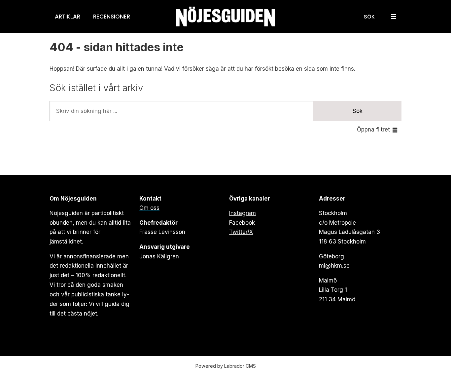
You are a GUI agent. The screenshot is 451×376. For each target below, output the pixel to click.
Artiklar (67, 16)
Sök (358, 111)
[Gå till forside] (225, 17)
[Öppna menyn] (393, 17)
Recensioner (111, 16)
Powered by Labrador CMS (225, 366)
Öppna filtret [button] (373, 129)
